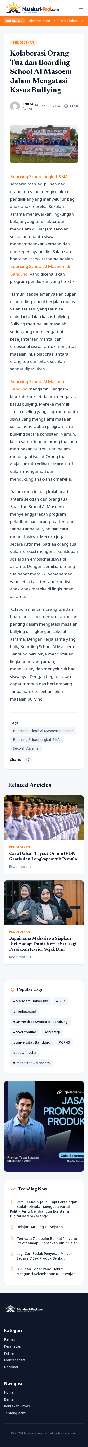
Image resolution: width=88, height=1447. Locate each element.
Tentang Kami (15, 1413)
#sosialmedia (24, 1052)
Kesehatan (12, 1346)
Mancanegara (15, 1360)
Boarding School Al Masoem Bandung (43, 730)
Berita (9, 1399)
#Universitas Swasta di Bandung (40, 1021)
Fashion (10, 1339)
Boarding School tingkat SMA (39, 176)
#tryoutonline (24, 1032)
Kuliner (9, 1353)
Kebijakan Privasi (17, 1406)
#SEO (60, 1001)
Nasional (11, 1367)
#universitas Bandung (31, 1042)
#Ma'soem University (30, 1001)
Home (9, 1392)
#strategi (52, 1032)
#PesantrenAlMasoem (31, 1062)
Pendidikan (23, 42)
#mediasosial (24, 1011)
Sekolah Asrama (26, 748)
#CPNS (64, 1042)
